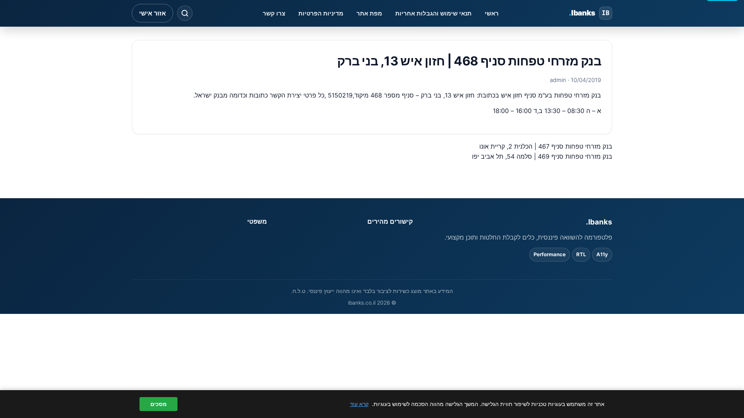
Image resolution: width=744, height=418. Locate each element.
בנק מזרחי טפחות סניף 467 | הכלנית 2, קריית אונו (545, 146)
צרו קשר (274, 13)
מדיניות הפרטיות (320, 13)
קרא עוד (359, 404)
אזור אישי (152, 13)
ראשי (492, 13)
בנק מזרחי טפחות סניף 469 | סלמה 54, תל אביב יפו (542, 156)
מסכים (158, 404)
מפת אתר (369, 13)
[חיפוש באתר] (185, 13)
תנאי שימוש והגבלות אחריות (433, 13)
